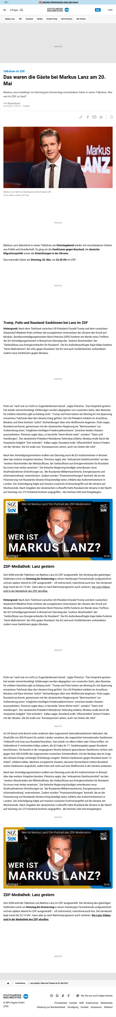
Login (110, 10)
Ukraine (40, 19)
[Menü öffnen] (4, 10)
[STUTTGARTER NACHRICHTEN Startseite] (58, 10)
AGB (81, 1003)
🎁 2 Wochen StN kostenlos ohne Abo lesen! (58, 2)
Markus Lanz (10, 19)
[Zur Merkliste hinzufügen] (111, 117)
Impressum (96, 1007)
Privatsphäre (60, 1003)
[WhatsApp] (57, 995)
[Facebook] (68, 995)
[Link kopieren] (81, 117)
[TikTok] (63, 995)
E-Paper (14, 10)
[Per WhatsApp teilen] (101, 117)
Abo (98, 10)
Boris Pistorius (66, 19)
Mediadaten (107, 1003)
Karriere (73, 1003)
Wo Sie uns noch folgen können (97, 995)
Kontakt (84, 1007)
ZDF (20, 19)
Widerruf (108, 1007)
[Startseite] (8, 983)
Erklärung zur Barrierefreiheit (51, 1007)
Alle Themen (81, 19)
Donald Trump (52, 19)
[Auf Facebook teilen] (88, 117)
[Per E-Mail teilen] (94, 117)
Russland (29, 19)
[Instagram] (51, 995)
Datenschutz (92, 1003)
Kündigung (72, 1007)
